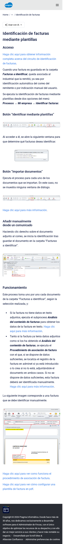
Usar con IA (13, 25)
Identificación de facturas (28, 14)
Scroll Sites (35, 535)
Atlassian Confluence (13, 539)
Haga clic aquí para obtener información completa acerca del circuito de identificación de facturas (29, 59)
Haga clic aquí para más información (25, 210)
